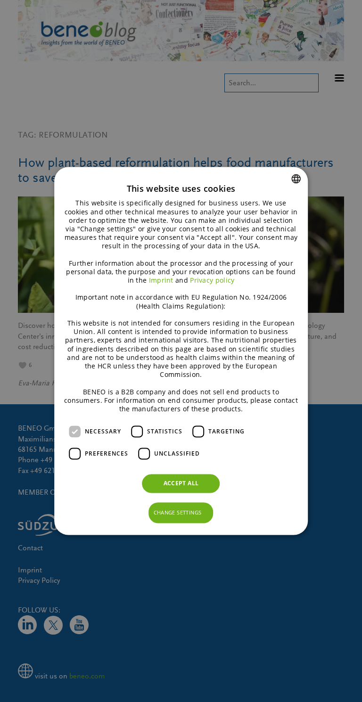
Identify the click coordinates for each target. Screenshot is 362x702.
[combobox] (296, 178)
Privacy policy (212, 280)
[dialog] (181, 351)
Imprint (161, 280)
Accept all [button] (181, 484)
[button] (181, 513)
